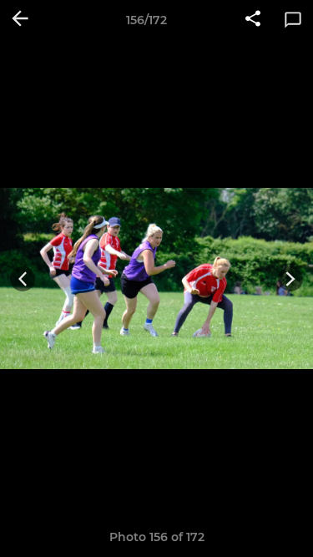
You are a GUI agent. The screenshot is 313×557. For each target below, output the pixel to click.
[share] (253, 20)
